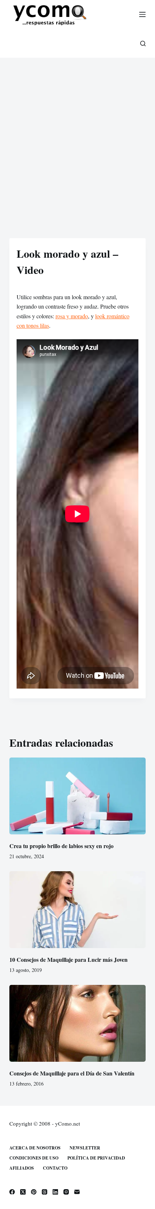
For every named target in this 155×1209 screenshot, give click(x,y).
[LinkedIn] (55, 1192)
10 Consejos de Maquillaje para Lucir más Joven (68, 959)
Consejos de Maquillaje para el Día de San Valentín (71, 1073)
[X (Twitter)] (23, 1192)
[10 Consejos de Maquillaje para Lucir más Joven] (77, 909)
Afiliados (21, 1168)
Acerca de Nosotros (35, 1148)
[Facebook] (12, 1192)
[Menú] (142, 14)
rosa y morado (72, 316)
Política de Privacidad (96, 1158)
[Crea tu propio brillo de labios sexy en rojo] (77, 796)
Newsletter (85, 1148)
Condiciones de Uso (33, 1158)
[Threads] (44, 1192)
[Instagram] (66, 1192)
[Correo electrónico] (77, 1192)
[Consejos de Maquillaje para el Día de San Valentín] (77, 1023)
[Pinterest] (33, 1192)
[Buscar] (143, 43)
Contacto (55, 1168)
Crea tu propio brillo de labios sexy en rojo (61, 846)
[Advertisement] (77, 139)
